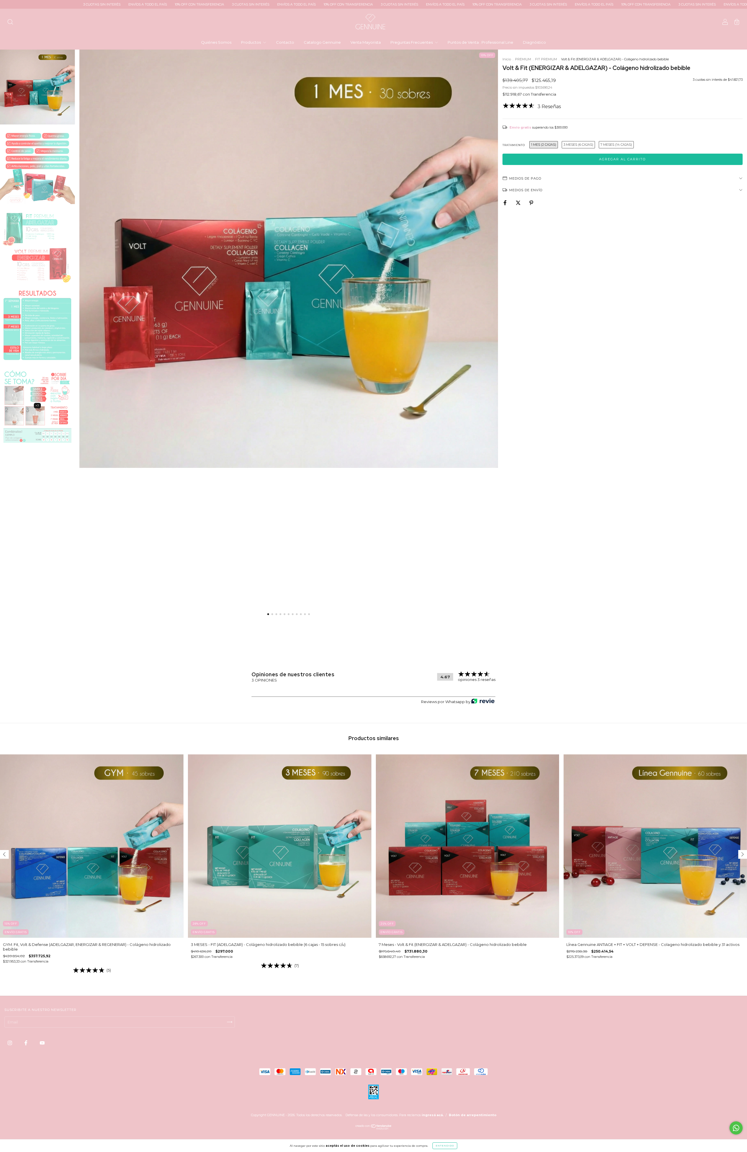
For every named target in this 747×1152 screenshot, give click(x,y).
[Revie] (482, 701)
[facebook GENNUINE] (26, 1043)
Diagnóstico (534, 42)
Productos (251, 42)
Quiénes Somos (216, 42)
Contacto (285, 42)
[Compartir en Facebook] (505, 202)
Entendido (445, 1145)
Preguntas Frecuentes (412, 42)
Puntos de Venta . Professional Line (480, 42)
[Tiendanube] (373, 1128)
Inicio (506, 59)
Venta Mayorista (365, 42)
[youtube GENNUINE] (42, 1043)
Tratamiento (513, 145)
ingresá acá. (433, 1115)
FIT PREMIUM (546, 59)
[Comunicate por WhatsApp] (736, 1128)
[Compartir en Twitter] (518, 202)
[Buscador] (10, 22)
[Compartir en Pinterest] (531, 202)
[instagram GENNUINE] (10, 1043)
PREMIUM (523, 59)
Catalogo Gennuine (322, 42)
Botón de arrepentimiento (472, 1115)
